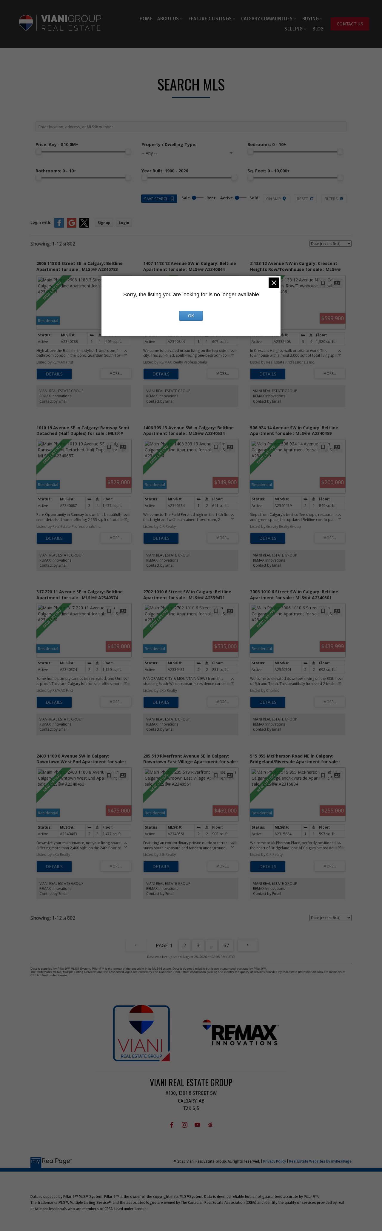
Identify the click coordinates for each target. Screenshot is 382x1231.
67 (226, 945)
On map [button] (273, 198)
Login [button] (124, 222)
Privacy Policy (274, 1161)
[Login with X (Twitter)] (84, 226)
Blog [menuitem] (318, 29)
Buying (310, 19)
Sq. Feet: (268, 171)
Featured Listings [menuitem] (210, 19)
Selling (293, 29)
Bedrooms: (266, 144)
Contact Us (350, 24)
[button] (350, 23)
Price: (57, 144)
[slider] (38, 152)
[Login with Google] (71, 226)
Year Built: (164, 171)
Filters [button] (331, 198)
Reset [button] (302, 198)
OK (191, 315)
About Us (168, 19)
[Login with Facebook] (59, 226)
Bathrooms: (56, 171)
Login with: (40, 222)
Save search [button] (156, 198)
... (211, 945)
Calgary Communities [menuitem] (266, 19)
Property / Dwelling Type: (168, 144)
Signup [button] (104, 222)
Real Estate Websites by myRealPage (320, 1161)
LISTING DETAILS (54, 374)
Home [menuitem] (146, 19)
